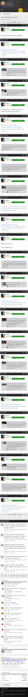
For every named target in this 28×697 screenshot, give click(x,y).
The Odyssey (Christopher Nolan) (12, 583)
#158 (26, 155)
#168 (26, 352)
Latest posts (5, 580)
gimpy (21, 660)
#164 (26, 273)
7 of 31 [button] (14, 22)
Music (5, 627)
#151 (26, 25)
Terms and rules (10, 690)
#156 (26, 116)
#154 (26, 80)
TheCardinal (8, 661)
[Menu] (2, 10)
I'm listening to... (8, 624)
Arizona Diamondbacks (9, 621)
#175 (26, 495)
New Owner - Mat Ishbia (10, 602)
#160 (26, 197)
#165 (26, 291)
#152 (26, 40)
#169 (26, 374)
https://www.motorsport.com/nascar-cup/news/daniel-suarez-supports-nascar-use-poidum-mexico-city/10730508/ (13, 406)
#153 (26, 59)
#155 (26, 100)
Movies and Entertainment (10, 586)
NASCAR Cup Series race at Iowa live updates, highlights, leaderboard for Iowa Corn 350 (15, 566)
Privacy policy (19, 690)
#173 (26, 454)
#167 (26, 331)
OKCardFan (14, 664)
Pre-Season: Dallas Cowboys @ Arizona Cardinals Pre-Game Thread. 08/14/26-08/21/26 (14, 638)
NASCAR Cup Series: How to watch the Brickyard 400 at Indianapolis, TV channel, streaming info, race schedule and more (14, 536)
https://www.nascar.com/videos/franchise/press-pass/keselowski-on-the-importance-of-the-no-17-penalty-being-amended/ (14, 208)
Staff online (4, 648)
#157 (26, 135)
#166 (26, 309)
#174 (26, 474)
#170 (26, 395)
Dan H (15, 661)
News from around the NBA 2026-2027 (13, 607)
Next (19, 22)
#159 (26, 176)
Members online (6, 657)
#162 (26, 234)
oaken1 (3, 663)
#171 (26, 412)
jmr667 (6, 663)
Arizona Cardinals (8, 593)
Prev (9, 22)
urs (12, 661)
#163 (26, 252)
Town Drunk (16, 663)
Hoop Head (22, 663)
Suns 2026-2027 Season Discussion (13, 613)
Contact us (3, 690)
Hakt (3, 664)
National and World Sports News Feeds (18, 529)
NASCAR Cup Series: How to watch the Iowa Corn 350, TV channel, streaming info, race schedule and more (15, 526)
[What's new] (23, 10)
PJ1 (18, 664)
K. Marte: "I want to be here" (11, 618)
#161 (26, 215)
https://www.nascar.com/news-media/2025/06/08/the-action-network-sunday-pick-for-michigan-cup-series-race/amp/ (13, 302)
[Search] (26, 10)
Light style (4, 688)
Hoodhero (11, 663)
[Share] (23, 25)
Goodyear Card (7, 664)
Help (24, 690)
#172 (26, 432)
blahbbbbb (23, 680)
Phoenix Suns (7, 605)
